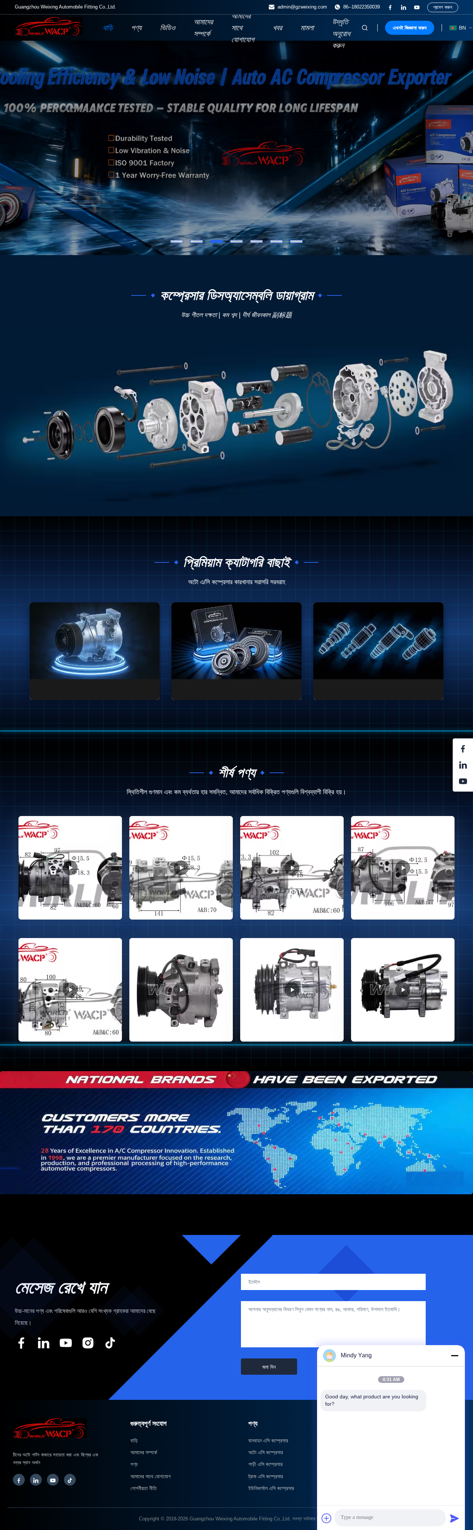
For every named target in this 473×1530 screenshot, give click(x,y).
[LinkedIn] (36, 1480)
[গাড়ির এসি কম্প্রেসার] (95, 651)
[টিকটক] (110, 1344)
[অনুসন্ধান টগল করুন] (365, 28)
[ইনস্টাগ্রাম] (88, 1344)
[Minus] (454, 1355)
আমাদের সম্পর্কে (203, 28)
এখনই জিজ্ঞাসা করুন (409, 28)
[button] (20, 148)
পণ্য (136, 28)
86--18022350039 (361, 7)
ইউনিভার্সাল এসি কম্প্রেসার (271, 1488)
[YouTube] (53, 1480)
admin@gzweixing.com (302, 7)
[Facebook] (19, 1480)
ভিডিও (167, 28)
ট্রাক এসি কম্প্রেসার (265, 1476)
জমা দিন (269, 1367)
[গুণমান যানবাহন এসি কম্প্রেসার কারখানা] (236, 148)
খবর (277, 28)
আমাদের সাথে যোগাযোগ (242, 28)
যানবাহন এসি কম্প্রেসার (268, 1440)
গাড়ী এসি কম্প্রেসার (265, 1464)
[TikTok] (70, 1480)
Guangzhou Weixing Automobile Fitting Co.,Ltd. (240, 1518)
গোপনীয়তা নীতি (143, 1488)
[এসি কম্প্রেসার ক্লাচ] (236, 651)
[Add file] (326, 1518)
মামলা (307, 28)
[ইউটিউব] (417, 7)
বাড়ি (108, 28)
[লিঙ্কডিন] (403, 7)
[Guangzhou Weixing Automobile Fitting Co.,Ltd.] (50, 1442)
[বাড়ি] (48, 33)
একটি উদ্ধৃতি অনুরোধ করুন (341, 28)
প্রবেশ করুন (442, 7)
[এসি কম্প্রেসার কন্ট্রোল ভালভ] (378, 651)
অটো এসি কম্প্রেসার (265, 1452)
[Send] (454, 1518)
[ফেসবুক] (390, 7)
